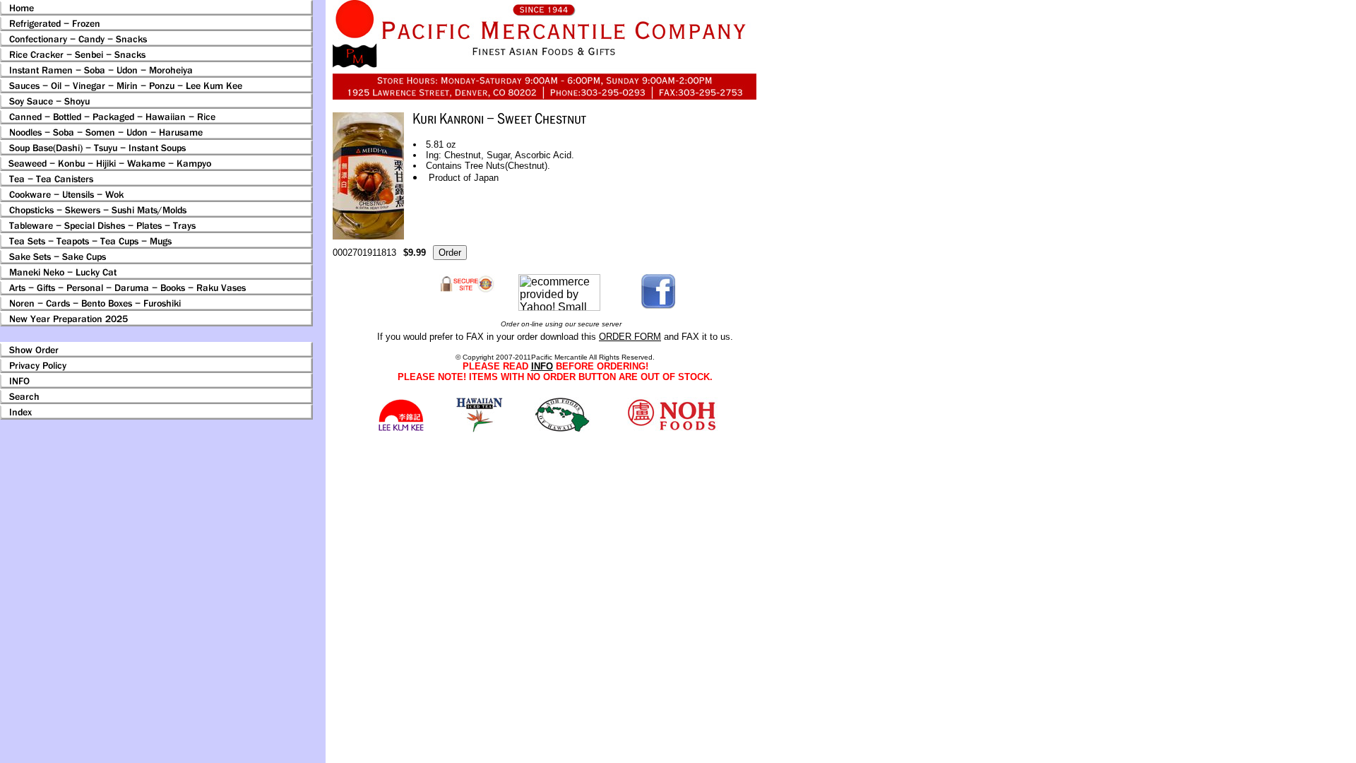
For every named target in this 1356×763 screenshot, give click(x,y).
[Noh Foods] (479, 428)
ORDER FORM (630, 336)
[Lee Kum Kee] (400, 429)
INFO (542, 366)
